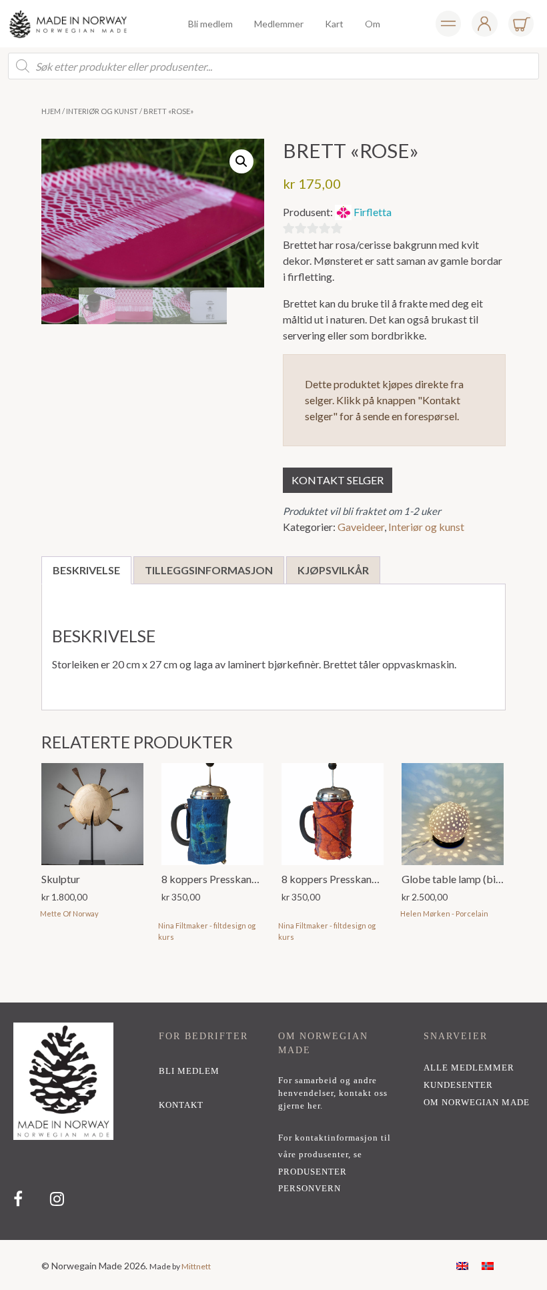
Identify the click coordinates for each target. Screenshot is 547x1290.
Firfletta (373, 211)
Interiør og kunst (102, 111)
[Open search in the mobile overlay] (273, 66)
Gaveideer (361, 526)
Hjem (51, 111)
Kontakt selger (338, 480)
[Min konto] (448, 23)
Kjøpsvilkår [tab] (333, 570)
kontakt (181, 1105)
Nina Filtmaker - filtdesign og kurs (206, 931)
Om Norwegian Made (477, 1102)
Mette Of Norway (69, 913)
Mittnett (196, 1266)
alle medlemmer (469, 1068)
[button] (241, 161)
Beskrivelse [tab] (86, 570)
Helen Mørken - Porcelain (444, 913)
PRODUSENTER (312, 1172)
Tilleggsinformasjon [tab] (209, 570)
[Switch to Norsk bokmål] (487, 1265)
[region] (273, 1121)
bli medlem (189, 1071)
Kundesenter (458, 1085)
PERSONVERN (309, 1188)
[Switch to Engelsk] (462, 1265)
